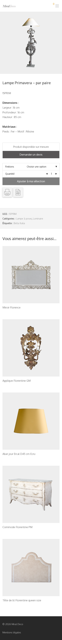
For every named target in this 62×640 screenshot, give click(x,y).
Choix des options (10, 311)
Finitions (9, 166)
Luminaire (38, 218)
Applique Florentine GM (16, 380)
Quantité (10, 173)
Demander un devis (31, 154)
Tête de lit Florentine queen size (21, 600)
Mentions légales (11, 632)
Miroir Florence (11, 307)
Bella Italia (19, 223)
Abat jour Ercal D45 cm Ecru (18, 454)
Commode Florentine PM (17, 527)
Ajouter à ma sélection (31, 181)
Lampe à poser (24, 218)
